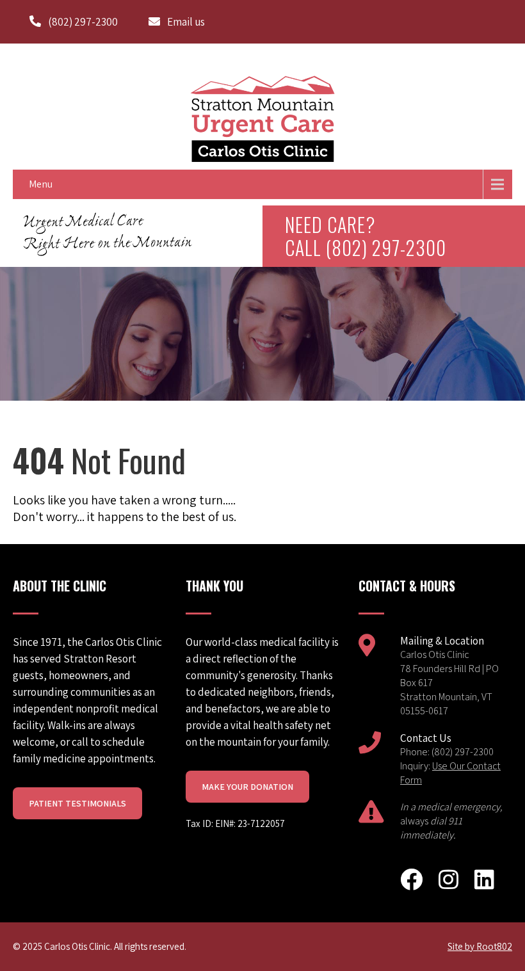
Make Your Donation (247, 786)
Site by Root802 (480, 946)
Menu (40, 184)
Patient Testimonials (77, 803)
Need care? (365, 236)
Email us (186, 22)
